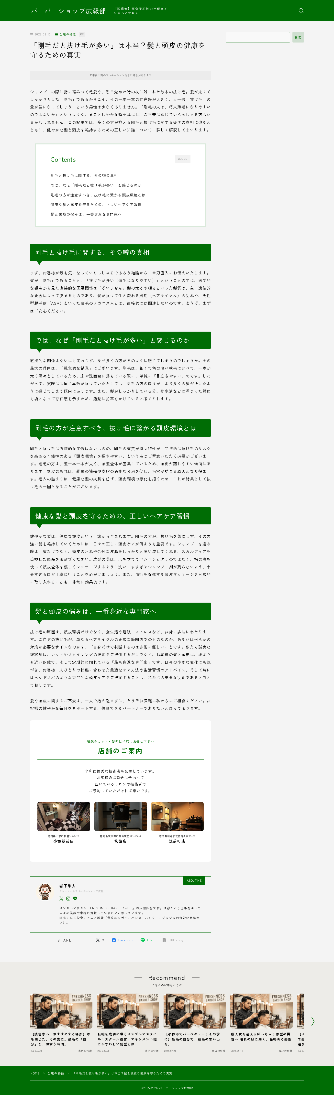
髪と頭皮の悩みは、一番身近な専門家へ (86, 214)
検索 (298, 37)
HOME (35, 1073)
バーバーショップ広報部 (68, 10)
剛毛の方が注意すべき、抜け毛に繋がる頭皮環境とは (98, 194)
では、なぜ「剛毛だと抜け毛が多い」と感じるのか (96, 185)
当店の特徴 (68, 34)
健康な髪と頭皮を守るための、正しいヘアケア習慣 (96, 204)
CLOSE (183, 159)
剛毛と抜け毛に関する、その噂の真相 (84, 175)
